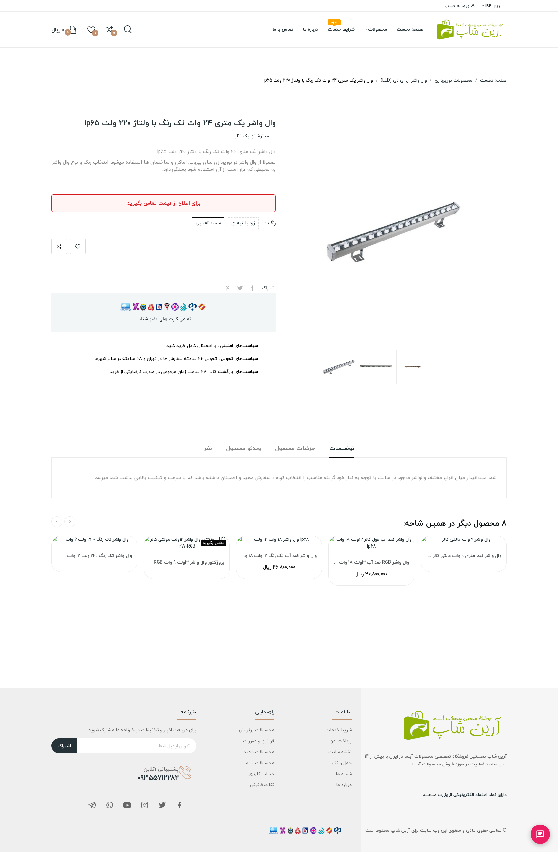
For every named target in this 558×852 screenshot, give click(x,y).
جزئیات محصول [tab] (295, 448)
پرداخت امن (341, 740)
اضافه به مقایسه (59, 246)
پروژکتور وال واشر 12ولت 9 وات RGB (189, 562)
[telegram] (92, 805)
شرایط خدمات (339, 729)
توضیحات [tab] (341, 448)
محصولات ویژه (260, 762)
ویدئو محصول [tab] (243, 448)
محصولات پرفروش (256, 729)
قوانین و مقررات (258, 740)
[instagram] (145, 805)
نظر (208, 448)
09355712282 (158, 778)
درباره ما (344, 784)
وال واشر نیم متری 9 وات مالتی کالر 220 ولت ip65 (463, 555)
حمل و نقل (342, 762)
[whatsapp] (110, 805)
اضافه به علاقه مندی (78, 246)
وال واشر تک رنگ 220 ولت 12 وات (99, 555)
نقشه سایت (340, 751)
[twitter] (162, 805)
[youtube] (127, 805)
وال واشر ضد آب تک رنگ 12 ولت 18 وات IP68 (279, 555)
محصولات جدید (259, 751)
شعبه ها (344, 773)
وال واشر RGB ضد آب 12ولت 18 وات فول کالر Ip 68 (371, 562)
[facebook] (179, 805)
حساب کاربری (261, 773)
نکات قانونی (262, 784)
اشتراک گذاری (252, 288)
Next (300, 231)
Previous (489, 231)
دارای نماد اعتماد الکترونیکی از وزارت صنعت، (465, 794)
